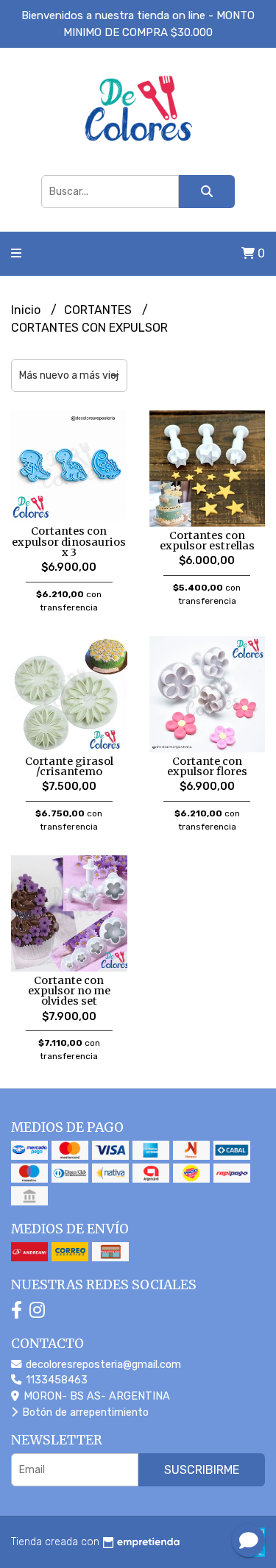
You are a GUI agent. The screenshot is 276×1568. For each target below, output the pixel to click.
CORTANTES (99, 310)
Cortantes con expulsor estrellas (207, 540)
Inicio (27, 310)
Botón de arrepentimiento (84, 1412)
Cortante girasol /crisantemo (69, 766)
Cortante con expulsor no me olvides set (69, 991)
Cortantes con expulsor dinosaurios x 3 (69, 541)
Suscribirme (201, 1470)
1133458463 (55, 1380)
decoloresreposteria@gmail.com (102, 1364)
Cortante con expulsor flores (207, 766)
